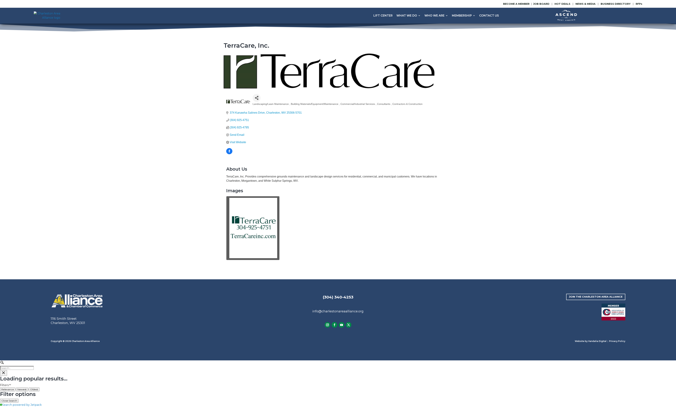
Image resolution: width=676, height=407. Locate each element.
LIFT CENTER (383, 15)
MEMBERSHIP (462, 15)
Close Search (9, 400)
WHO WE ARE (434, 15)
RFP (639, 3)
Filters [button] (9, 385)
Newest (22, 389)
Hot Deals (562, 3)
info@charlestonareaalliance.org (338, 311)
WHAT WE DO (406, 15)
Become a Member (516, 3)
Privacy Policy (617, 341)
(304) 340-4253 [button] (338, 297)
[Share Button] (257, 98)
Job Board (541, 3)
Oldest (34, 389)
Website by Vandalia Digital (590, 341)
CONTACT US (489, 15)
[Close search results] (3, 373)
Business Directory (616, 3)
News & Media (585, 3)
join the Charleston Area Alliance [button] (595, 296)
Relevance (7, 389)
